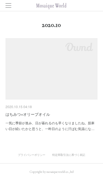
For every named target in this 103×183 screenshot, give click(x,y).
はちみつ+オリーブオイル (27, 114)
